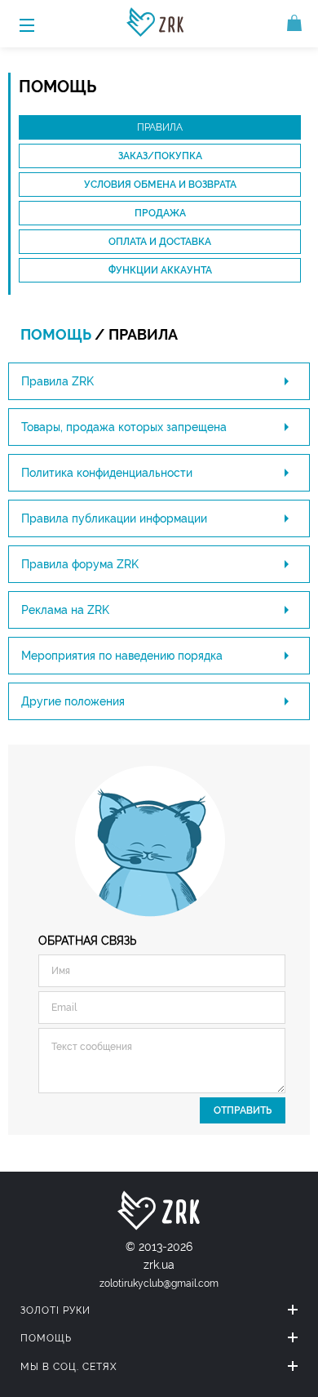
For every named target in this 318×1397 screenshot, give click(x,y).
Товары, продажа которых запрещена (124, 427)
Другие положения (73, 701)
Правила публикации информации (114, 518)
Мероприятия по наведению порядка (122, 655)
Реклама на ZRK (65, 609)
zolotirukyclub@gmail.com (159, 1283)
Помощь (55, 334)
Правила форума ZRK (80, 564)
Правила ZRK (57, 381)
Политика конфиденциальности (106, 472)
